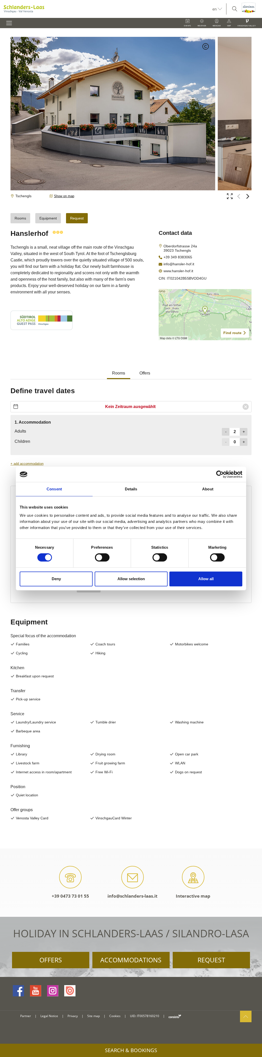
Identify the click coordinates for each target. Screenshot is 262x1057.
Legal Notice (49, 1016)
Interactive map (193, 896)
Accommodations (130, 959)
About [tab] (207, 489)
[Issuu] (69, 990)
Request (211, 959)
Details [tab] (131, 489)
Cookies (115, 1016)
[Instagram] (52, 990)
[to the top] (246, 1016)
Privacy (73, 1016)
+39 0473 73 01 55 (70, 896)
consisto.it (175, 1016)
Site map (93, 1016)
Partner (25, 1016)
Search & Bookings (131, 1050)
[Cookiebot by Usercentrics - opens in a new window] (220, 474)
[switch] (102, 557)
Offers (50, 959)
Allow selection (131, 579)
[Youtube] (35, 990)
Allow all (206, 579)
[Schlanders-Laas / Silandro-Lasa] (106, 9)
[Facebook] (18, 990)
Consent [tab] (54, 489)
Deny (56, 579)
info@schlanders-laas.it (132, 896)
